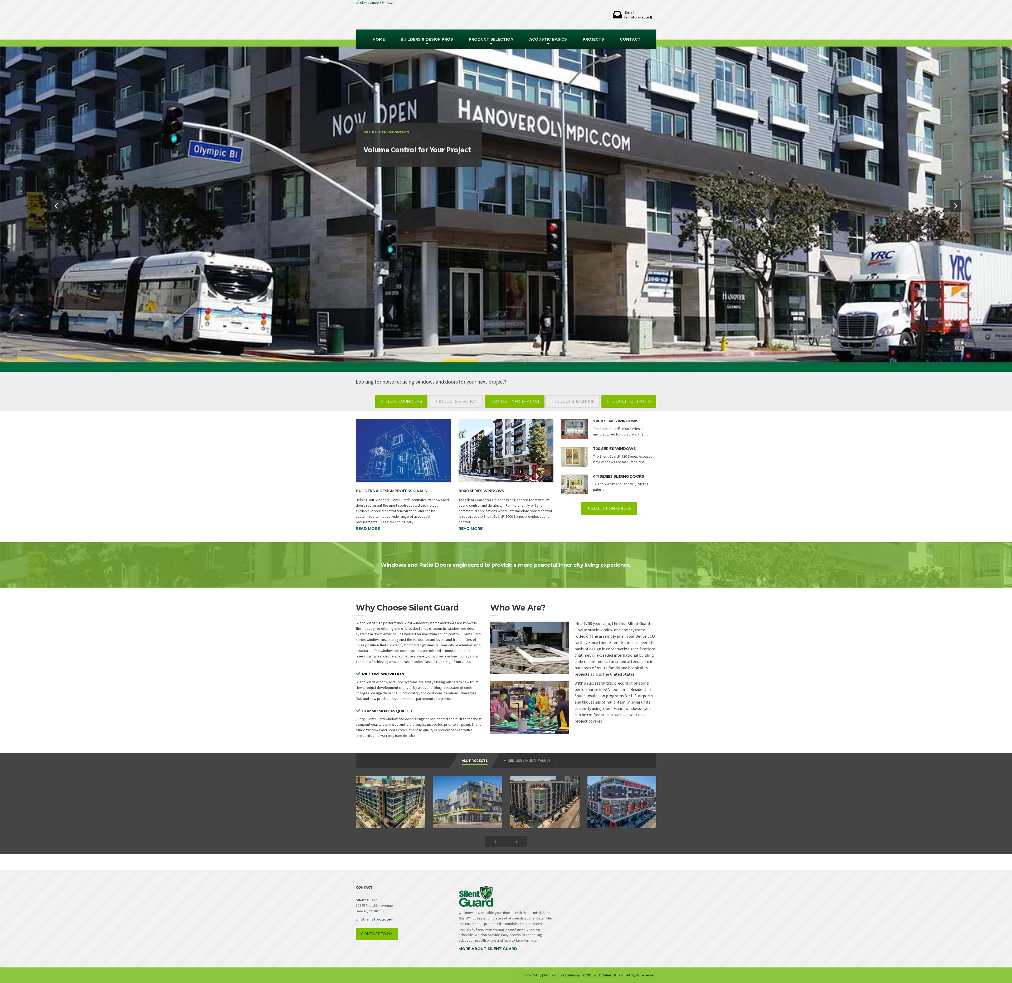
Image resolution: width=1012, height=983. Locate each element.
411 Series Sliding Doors (618, 476)
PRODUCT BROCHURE (573, 401)
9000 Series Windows (481, 490)
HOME (379, 39)
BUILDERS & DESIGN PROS (427, 39)
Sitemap (573, 975)
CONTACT (630, 39)
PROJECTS (593, 39)
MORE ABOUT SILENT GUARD (488, 948)
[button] (56, 206)
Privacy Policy (530, 975)
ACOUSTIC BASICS (548, 39)
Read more (368, 528)
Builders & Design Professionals (391, 490)
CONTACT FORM (377, 934)
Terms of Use (554, 975)
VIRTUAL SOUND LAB (401, 401)
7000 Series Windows (616, 421)
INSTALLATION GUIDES (608, 508)
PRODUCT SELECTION (491, 39)
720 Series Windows (614, 448)
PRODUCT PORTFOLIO (629, 401)
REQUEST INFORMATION (514, 401)
